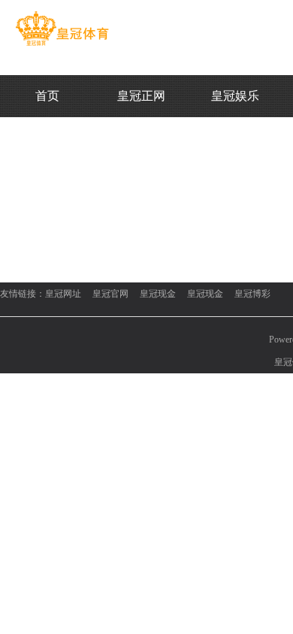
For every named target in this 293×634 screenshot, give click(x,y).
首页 (47, 95)
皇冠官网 (110, 293)
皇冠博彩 (252, 293)
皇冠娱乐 (235, 95)
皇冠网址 (63, 293)
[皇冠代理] (62, 46)
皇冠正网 (141, 95)
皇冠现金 (158, 293)
